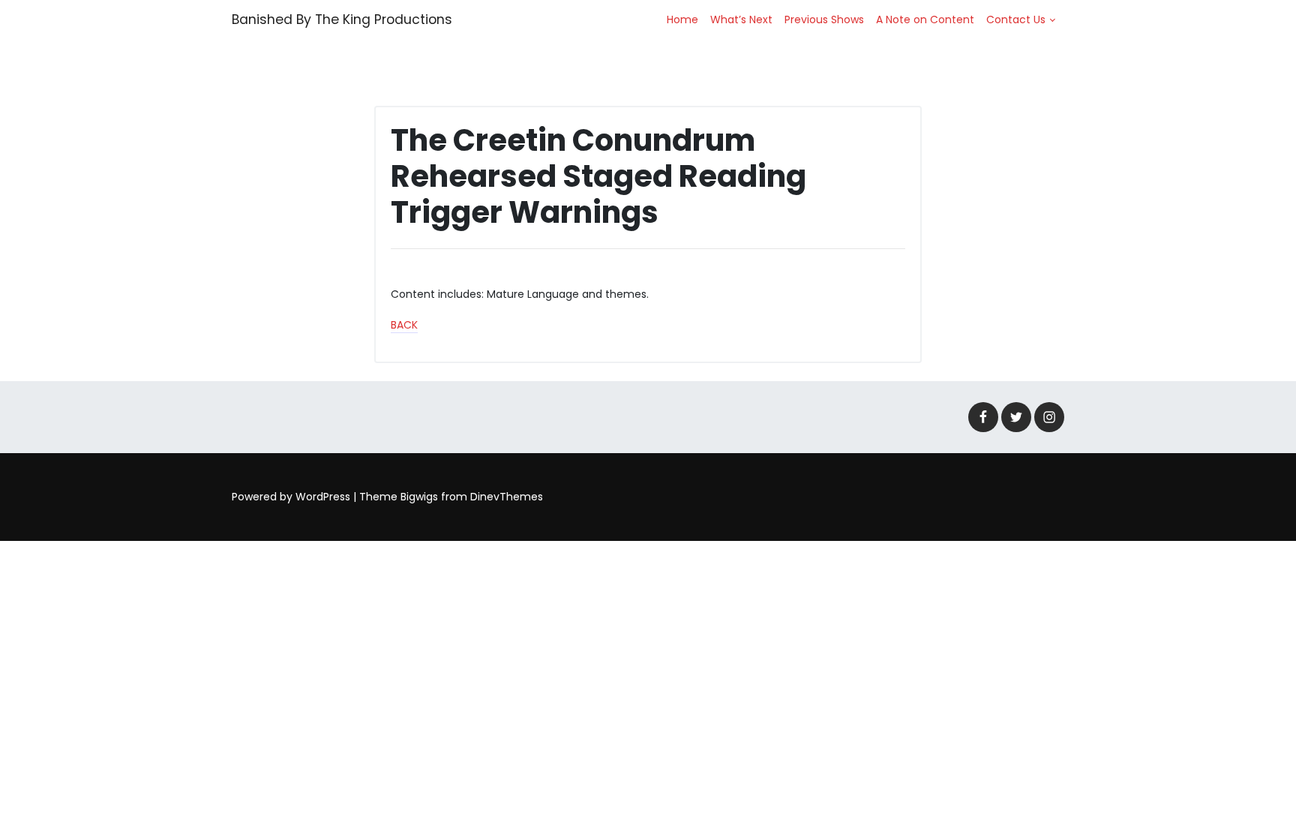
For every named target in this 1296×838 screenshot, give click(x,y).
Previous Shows (824, 19)
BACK (404, 324)
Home (682, 19)
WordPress (323, 496)
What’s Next (741, 19)
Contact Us (1016, 19)
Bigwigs (419, 496)
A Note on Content (925, 19)
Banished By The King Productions (342, 20)
